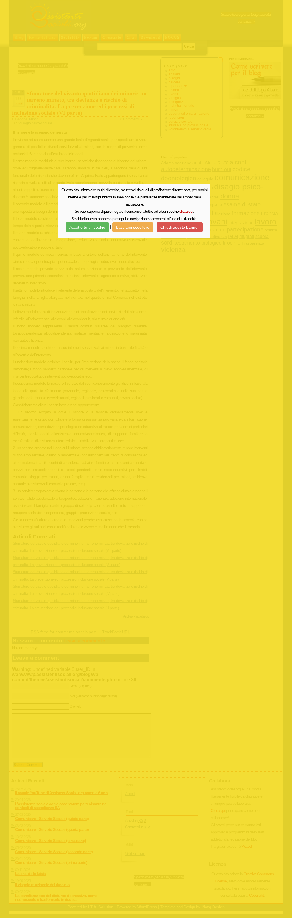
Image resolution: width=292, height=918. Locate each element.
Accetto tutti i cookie (87, 227)
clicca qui (186, 211)
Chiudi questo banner (179, 227)
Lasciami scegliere (132, 227)
